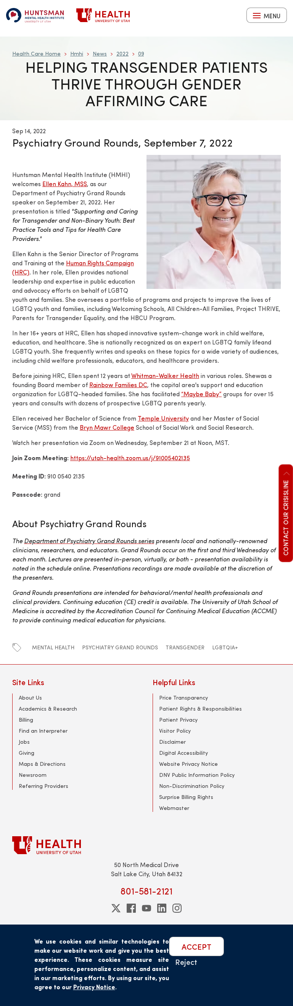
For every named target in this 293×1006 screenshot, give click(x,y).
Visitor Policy (175, 730)
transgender (185, 647)
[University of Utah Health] (103, 15)
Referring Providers (43, 785)
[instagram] (177, 908)
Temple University (163, 418)
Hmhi (76, 53)
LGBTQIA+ (225, 647)
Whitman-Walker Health (165, 375)
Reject (186, 962)
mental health (53, 647)
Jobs (24, 741)
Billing (26, 719)
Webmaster (174, 807)
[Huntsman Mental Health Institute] (35, 15)
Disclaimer (172, 741)
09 (141, 53)
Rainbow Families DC (118, 385)
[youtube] (146, 908)
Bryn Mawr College (107, 427)
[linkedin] (161, 908)
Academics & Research (48, 708)
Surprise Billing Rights (186, 796)
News (100, 53)
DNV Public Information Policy (197, 774)
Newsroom (33, 774)
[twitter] (116, 908)
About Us (30, 697)
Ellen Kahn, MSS (64, 184)
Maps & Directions (42, 763)
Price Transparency (183, 697)
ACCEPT (196, 946)
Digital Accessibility (183, 752)
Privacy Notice (94, 986)
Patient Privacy (178, 719)
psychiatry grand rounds (120, 647)
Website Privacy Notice (188, 763)
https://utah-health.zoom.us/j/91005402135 (130, 458)
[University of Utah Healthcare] (146, 845)
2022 (122, 53)
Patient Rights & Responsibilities (200, 708)
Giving (26, 752)
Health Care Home (36, 53)
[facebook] (131, 908)
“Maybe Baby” (201, 394)
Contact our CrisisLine (285, 517)
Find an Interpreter (43, 730)
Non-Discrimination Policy (191, 785)
